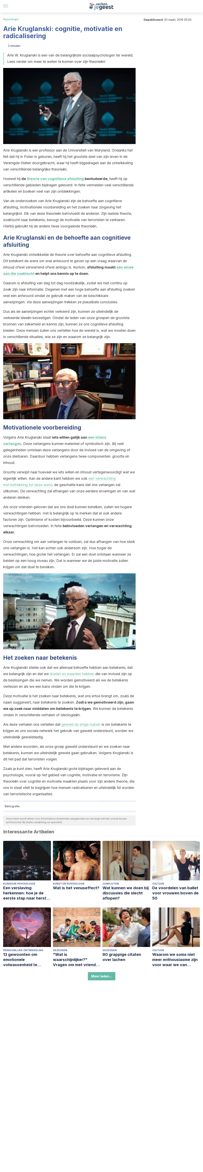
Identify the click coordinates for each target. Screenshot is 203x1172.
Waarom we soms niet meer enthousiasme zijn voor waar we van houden (175, 959)
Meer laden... (101, 976)
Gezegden (60, 950)
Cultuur (158, 883)
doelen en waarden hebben (72, 674)
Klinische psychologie (19, 883)
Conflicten (110, 883)
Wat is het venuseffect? (76, 888)
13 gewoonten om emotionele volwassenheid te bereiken (20, 959)
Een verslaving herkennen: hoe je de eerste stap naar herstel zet (26, 893)
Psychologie (11, 19)
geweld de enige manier (81, 724)
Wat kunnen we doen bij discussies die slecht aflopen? (125, 893)
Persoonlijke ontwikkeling (23, 950)
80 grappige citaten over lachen (121, 957)
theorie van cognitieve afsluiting (56, 179)
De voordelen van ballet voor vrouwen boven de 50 (175, 893)
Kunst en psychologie (69, 883)
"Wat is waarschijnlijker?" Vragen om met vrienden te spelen (77, 959)
